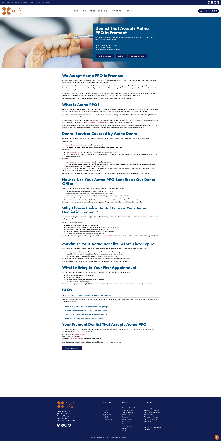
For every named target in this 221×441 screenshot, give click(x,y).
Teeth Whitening (127, 412)
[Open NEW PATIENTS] (122, 11)
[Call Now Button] (217, 437)
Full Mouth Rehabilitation (130, 408)
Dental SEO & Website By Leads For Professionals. (117, 437)
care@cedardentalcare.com (66, 420)
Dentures (125, 424)
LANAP (124, 428)
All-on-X (125, 431)
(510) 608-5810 (62, 418)
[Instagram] (212, 2)
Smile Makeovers (127, 410)
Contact (105, 417)
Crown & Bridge (127, 415)
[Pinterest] (218, 2)
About (105, 408)
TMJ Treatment (127, 426)
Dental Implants (127, 419)
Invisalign (125, 417)
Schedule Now (107, 419)
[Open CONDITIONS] (108, 11)
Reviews (105, 412)
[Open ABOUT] (79, 11)
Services (105, 410)
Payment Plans (107, 415)
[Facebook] (209, 2)
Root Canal (125, 421)
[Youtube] (215, 2)
